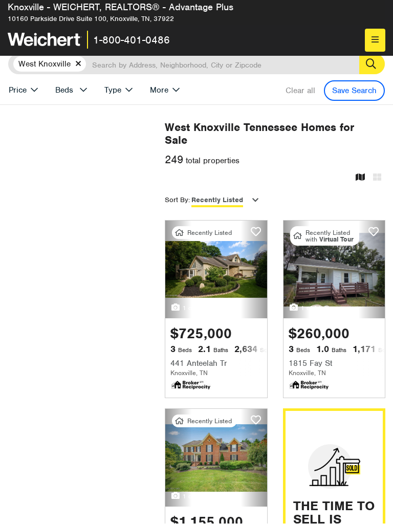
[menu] (375, 40)
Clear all (300, 90)
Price (18, 90)
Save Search (354, 90)
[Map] (360, 178)
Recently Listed (217, 199)
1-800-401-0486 (131, 40)
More (159, 90)
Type (112, 90)
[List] (377, 178)
